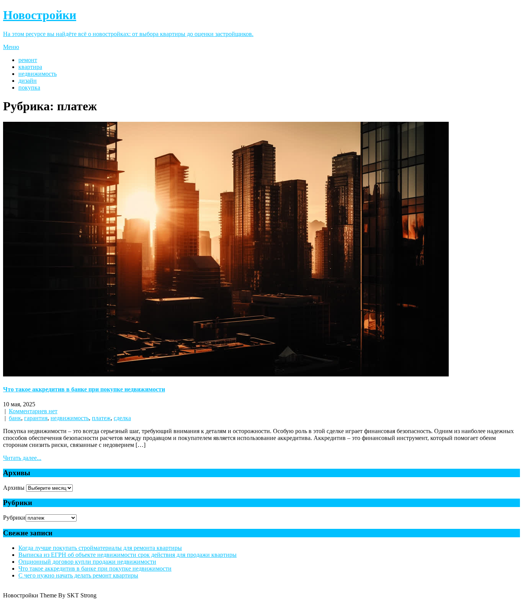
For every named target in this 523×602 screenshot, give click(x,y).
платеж (101, 418)
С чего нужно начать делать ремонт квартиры (78, 575)
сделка (122, 418)
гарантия (35, 418)
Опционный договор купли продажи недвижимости (87, 561)
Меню (11, 47)
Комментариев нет (33, 411)
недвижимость (37, 73)
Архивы (14, 487)
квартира (30, 67)
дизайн (27, 80)
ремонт (27, 60)
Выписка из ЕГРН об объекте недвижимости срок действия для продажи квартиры (127, 554)
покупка (29, 87)
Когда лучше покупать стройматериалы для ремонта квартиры (100, 548)
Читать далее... (22, 458)
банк (15, 418)
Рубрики (14, 517)
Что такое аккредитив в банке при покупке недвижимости (84, 389)
